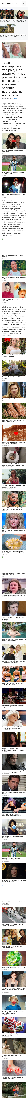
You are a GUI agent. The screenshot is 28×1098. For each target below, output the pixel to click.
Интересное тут (9, 4)
